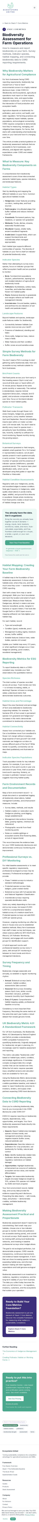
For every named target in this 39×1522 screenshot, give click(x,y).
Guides (4, 1484)
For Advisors (6, 1501)
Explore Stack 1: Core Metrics (17, 1330)
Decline (5, 1519)
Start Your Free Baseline (20, 543)
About (4, 1498)
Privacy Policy (7, 1507)
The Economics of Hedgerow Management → (19, 1352)
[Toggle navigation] (35, 8)
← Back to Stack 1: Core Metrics (15, 23)
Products (5, 1486)
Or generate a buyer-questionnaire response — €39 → (18, 550)
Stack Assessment (8, 1489)
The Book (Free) (8, 1472)
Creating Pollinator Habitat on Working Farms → (17, 1358)
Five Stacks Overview (9, 1466)
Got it (13, 1519)
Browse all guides (12, 1404)
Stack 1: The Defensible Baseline (13, 1469)
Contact (5, 1504)
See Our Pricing (14, 1399)
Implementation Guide (9, 1475)
